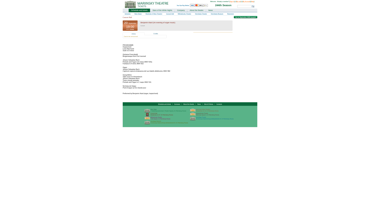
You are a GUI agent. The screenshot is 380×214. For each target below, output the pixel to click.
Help (252, 1)
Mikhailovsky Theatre (184, 14)
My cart (238, 1)
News (210, 10)
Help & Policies (208, 104)
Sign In (232, 1)
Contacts (219, 104)
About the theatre (196, 10)
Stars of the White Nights (162, 10)
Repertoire (230, 14)
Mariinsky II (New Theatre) (154, 14)
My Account (246, 1)
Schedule (128, 14)
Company (181, 10)
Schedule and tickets (139, 10)
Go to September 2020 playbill (245, 17)
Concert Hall (170, 14)
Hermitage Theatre (201, 14)
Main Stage (138, 14)
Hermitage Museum (217, 14)
